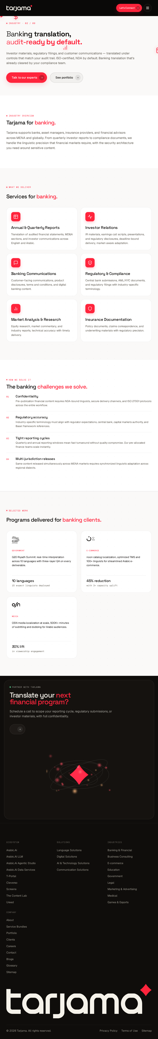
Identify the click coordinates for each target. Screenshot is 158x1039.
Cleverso (11, 882)
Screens (11, 889)
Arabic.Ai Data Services (20, 869)
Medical (112, 895)
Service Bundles (16, 926)
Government (115, 876)
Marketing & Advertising (122, 889)
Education (114, 869)
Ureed (10, 902)
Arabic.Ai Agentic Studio (21, 863)
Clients (10, 939)
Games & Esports (118, 902)
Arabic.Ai (11, 850)
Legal (111, 882)
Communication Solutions (72, 869)
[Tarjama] (19, 8)
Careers (11, 946)
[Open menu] (148, 8)
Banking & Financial (120, 850)
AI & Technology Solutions (73, 863)
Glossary (11, 965)
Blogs (9, 959)
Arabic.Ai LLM (14, 856)
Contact (11, 952)
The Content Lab (16, 895)
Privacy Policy (109, 1030)
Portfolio (11, 933)
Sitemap (11, 972)
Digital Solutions (67, 856)
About (10, 920)
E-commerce (115, 863)
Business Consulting (120, 856)
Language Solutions (69, 850)
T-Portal (11, 876)
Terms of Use (129, 1030)
